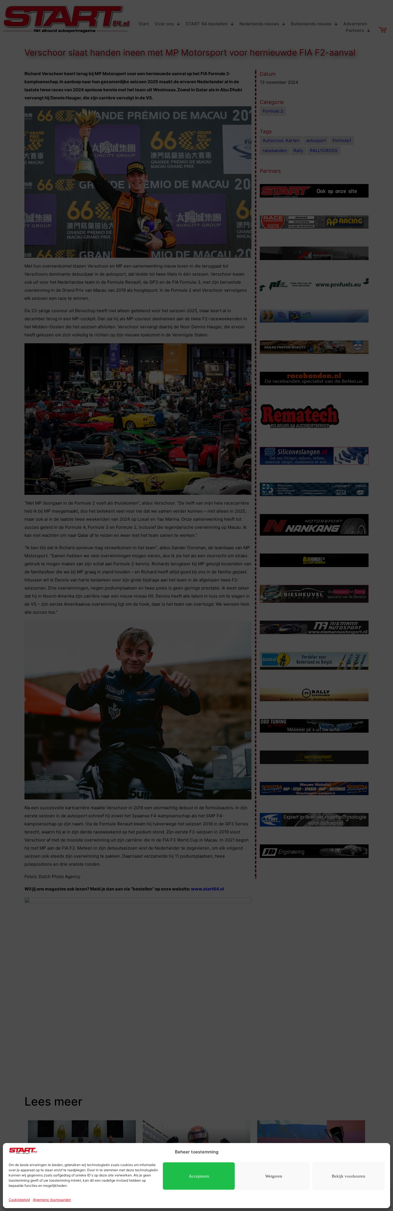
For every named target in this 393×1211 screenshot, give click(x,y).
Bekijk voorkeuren (348, 1176)
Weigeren (273, 1176)
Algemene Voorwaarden (52, 1199)
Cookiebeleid (19, 1199)
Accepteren (199, 1176)
